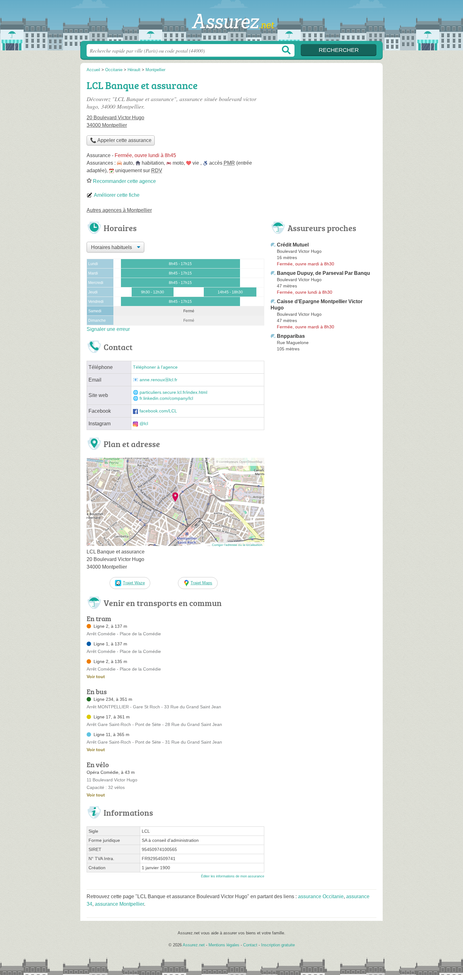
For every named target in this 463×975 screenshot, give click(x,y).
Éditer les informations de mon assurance (232, 876)
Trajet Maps (201, 583)
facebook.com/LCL (158, 411)
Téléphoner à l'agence (155, 367)
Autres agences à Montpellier (119, 210)
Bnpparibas (291, 336)
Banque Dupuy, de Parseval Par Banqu (323, 273)
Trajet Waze (134, 583)
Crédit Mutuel (293, 244)
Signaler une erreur (108, 329)
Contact (250, 945)
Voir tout (96, 676)
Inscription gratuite (278, 945)
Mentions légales (224, 945)
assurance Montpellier (119, 904)
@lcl (144, 423)
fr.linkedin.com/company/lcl (166, 398)
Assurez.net (231, 22)
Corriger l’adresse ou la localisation (237, 545)
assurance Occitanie (321, 896)
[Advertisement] (323, 121)
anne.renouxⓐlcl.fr (158, 379)
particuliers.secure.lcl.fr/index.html (173, 392)
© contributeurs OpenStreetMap (239, 461)
